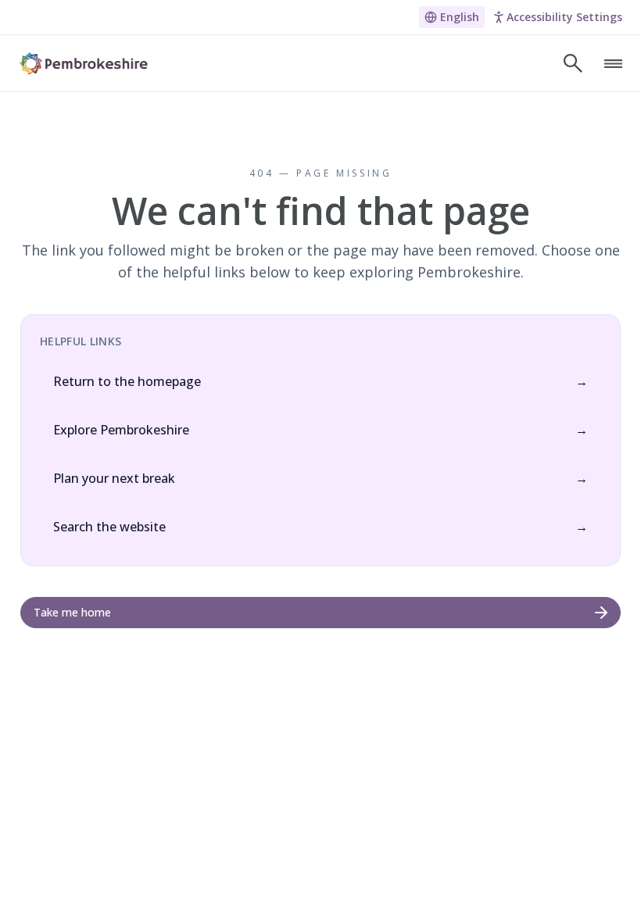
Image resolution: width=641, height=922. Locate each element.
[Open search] (572, 63)
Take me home (72, 612)
